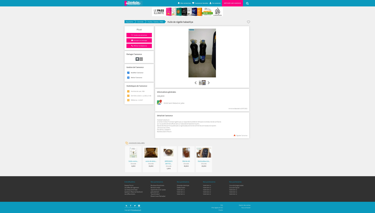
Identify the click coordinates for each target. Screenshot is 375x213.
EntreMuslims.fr (136, 210)
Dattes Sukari (181, 187)
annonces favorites (201, 3)
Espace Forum (129, 185)
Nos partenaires (157, 182)
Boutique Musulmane (157, 185)
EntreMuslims (130, 182)
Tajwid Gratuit (155, 194)
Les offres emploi (130, 194)
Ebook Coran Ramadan (158, 196)
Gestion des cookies (244, 205)
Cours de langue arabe (236, 185)
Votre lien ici (181, 190)
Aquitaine (129, 21)
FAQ (222, 205)
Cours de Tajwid (234, 187)
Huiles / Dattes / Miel (155, 21)
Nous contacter (245, 208)
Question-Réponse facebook (134, 192)
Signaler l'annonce (241, 135)
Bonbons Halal (155, 187)
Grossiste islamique (183, 185)
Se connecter (216, 3)
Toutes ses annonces (140, 35)
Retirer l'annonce (136, 77)
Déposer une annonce (232, 3)
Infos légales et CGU (217, 208)
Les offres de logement (132, 187)
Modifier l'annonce (137, 73)
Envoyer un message (140, 40)
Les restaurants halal (131, 190)
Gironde (140, 21)
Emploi (221, 210)
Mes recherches (185, 3)
